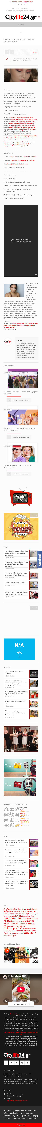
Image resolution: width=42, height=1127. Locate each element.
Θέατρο (22, 918)
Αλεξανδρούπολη (14, 914)
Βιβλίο (28, 914)
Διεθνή (16, 915)
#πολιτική (8, 909)
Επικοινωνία (25, 8)
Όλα (36, 52)
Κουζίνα (14, 921)
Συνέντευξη (32, 929)
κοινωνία (29, 933)
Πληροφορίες (10, 926)
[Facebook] (16, 4)
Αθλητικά (23, 911)
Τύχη (21, 823)
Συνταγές (6, 931)
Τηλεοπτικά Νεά (29, 931)
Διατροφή (8, 916)
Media (29, 909)
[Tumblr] (27, 4)
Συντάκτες (15, 8)
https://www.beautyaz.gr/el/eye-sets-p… (19, 138)
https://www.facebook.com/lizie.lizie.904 (24, 157)
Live (21, 909)
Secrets (34, 909)
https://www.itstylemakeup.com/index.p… (22, 123)
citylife (30, 59)
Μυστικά (22, 924)
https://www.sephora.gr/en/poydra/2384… (22, 128)
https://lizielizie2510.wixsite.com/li (18, 164)
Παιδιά (33, 924)
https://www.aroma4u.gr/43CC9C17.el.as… (24, 119)
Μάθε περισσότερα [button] (28, 1118)
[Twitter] (19, 4)
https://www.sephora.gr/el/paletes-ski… (16, 142)
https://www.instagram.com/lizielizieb (22, 160)
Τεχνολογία (19, 931)
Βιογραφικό (34, 914)
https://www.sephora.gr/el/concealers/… (23, 121)
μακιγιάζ (6, 935)
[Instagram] (24, 4)
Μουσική (13, 923)
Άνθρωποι (8, 911)
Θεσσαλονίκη (32, 919)
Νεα (28, 923)
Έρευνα (16, 911)
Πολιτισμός (11, 928)
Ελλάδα (9, 918)
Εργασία (22, 816)
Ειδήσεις (23, 916)
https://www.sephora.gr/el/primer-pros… (21, 117)
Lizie (25, 909)
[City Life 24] (21, 17)
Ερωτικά (22, 813)
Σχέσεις (11, 931)
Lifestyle (16, 909)
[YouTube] (21, 4)
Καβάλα (8, 921)
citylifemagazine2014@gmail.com (22, 1)
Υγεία (22, 810)
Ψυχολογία (20, 933)
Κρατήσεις (20, 921)
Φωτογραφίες (12, 933)
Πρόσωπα (23, 928)
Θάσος (16, 919)
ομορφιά (12, 936)
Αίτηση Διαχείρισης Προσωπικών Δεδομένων (21, 10)
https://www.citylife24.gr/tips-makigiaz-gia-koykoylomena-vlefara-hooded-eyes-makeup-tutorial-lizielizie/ (21, 325)
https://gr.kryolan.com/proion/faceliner (23, 125)
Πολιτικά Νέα (20, 926)
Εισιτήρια (30, 916)
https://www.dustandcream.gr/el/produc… (17, 146)
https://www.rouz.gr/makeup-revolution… (24, 130)
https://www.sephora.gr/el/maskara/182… (17, 144)
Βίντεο (22, 914)
